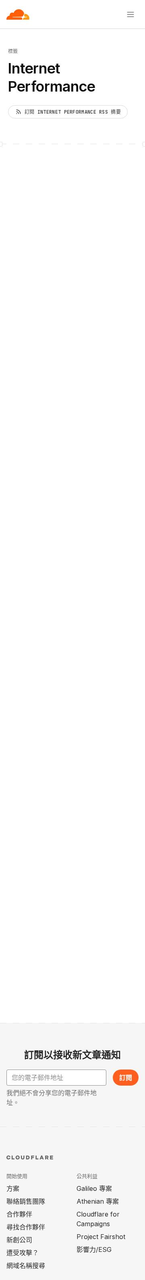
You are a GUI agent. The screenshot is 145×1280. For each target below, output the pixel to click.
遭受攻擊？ (22, 1253)
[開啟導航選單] (130, 14)
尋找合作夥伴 (25, 1227)
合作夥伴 (19, 1214)
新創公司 (19, 1240)
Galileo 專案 (94, 1188)
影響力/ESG (94, 1249)
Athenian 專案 (98, 1201)
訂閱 (125, 1078)
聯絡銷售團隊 (25, 1201)
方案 (12, 1188)
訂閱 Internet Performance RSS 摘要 (73, 112)
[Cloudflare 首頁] (17, 14)
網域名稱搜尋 (25, 1266)
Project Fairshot (101, 1237)
